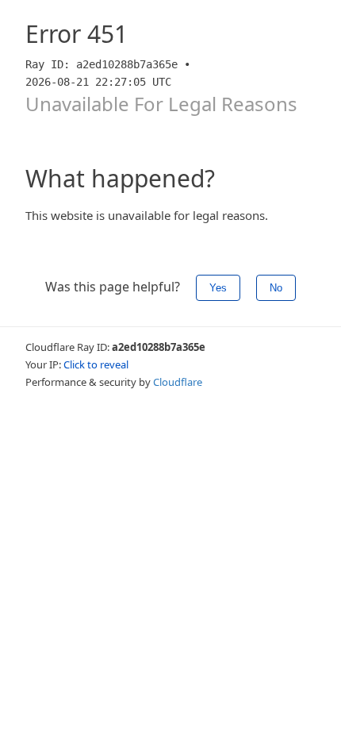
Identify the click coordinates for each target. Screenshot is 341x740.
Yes (218, 288)
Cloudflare (177, 382)
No (276, 288)
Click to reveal (95, 364)
